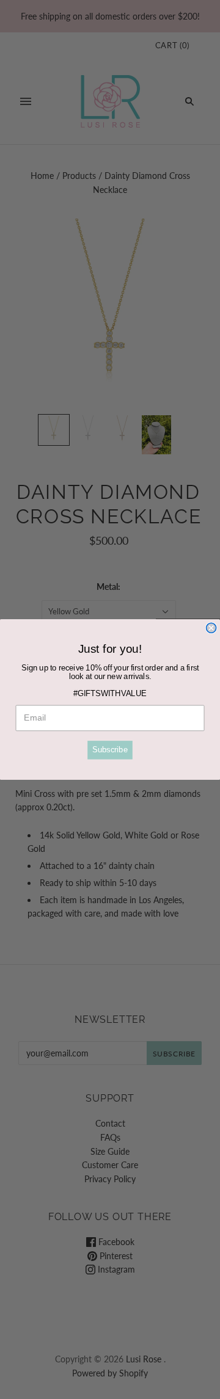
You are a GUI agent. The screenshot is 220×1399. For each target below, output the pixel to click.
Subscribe (110, 750)
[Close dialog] (211, 628)
